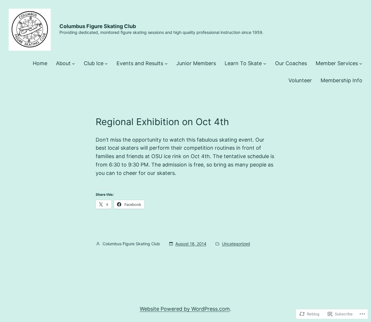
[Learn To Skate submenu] (264, 63)
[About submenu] (73, 63)
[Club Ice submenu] (106, 63)
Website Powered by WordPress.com (185, 309)
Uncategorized (236, 243)
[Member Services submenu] (360, 63)
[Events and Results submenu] (166, 63)
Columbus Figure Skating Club (97, 26)
